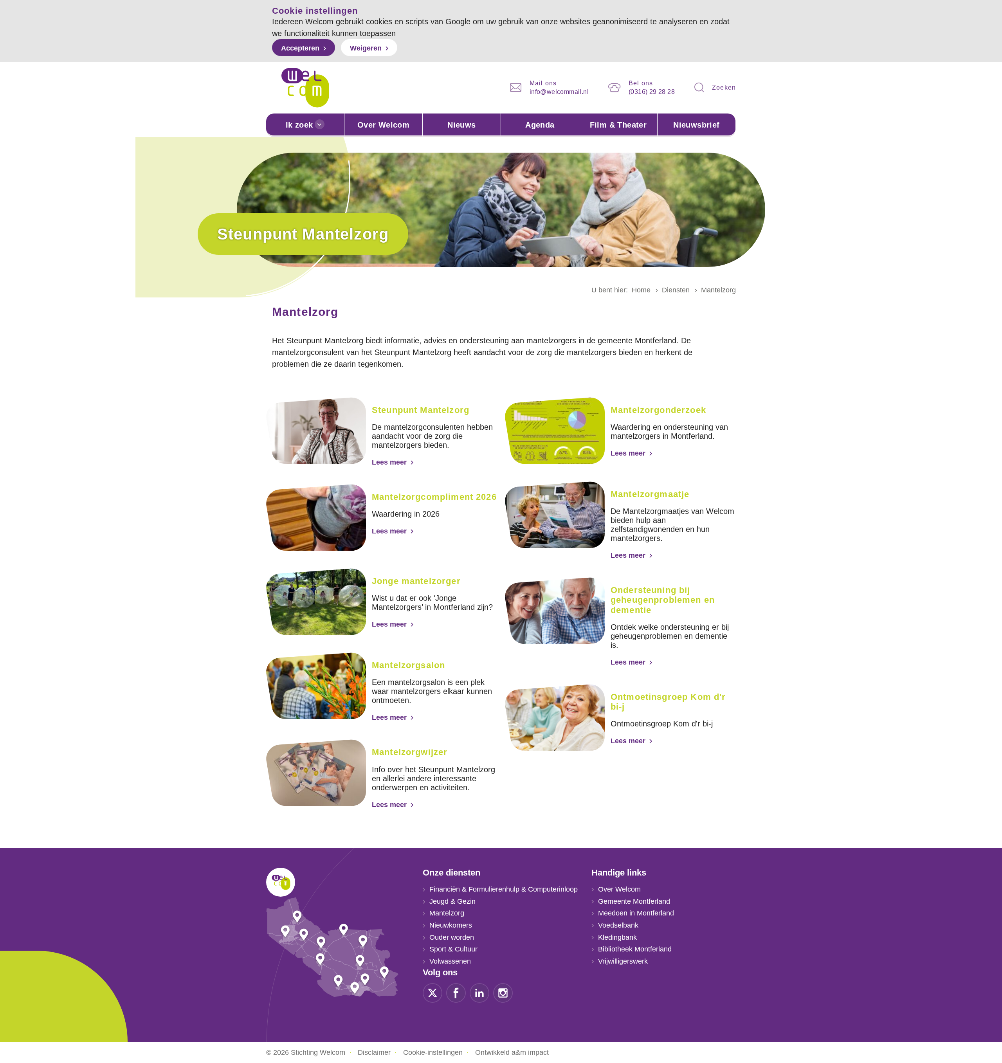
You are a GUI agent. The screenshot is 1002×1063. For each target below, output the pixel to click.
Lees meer (389, 462)
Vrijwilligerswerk (623, 961)
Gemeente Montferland (634, 901)
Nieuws (461, 125)
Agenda (539, 125)
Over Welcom (383, 125)
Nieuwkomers (450, 925)
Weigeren (366, 48)
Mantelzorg (446, 913)
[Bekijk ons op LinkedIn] (479, 992)
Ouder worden (451, 937)
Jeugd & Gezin (452, 901)
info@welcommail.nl (559, 91)
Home (641, 290)
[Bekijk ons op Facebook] (456, 992)
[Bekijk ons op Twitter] (432, 992)
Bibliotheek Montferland (635, 949)
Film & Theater (618, 125)
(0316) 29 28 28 (652, 91)
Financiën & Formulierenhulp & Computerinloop (503, 889)
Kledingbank (617, 937)
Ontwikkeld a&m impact (512, 1052)
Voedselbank (618, 925)
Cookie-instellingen (433, 1052)
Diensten (676, 290)
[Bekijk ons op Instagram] (503, 992)
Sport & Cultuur (453, 949)
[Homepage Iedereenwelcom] (305, 88)
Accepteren (300, 48)
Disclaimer (374, 1052)
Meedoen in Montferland (636, 913)
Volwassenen (450, 961)
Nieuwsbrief (696, 125)
